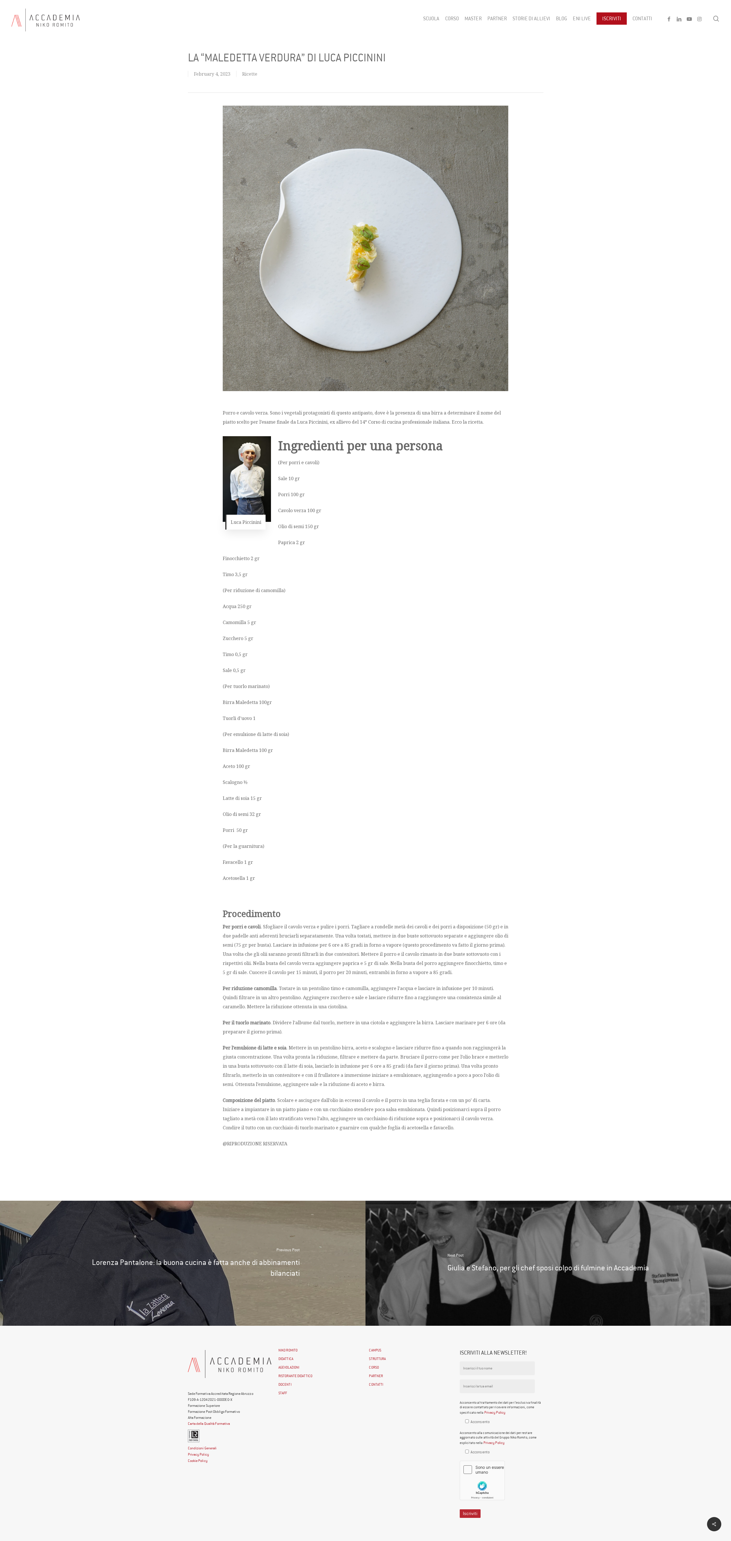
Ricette (249, 74)
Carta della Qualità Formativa (209, 1423)
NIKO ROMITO (288, 1350)
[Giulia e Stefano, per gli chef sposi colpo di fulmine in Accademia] (548, 1263)
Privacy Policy (198, 1454)
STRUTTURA (377, 1359)
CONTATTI (376, 1384)
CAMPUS (375, 1350)
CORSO (374, 1367)
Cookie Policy (198, 1460)
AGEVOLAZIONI (288, 1367)
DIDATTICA (285, 1359)
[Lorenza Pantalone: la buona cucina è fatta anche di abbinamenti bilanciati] (183, 1263)
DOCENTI (285, 1384)
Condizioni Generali (202, 1448)
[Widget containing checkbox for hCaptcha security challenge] (482, 1480)
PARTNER (376, 1376)
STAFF (282, 1393)
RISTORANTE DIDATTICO (295, 1376)
